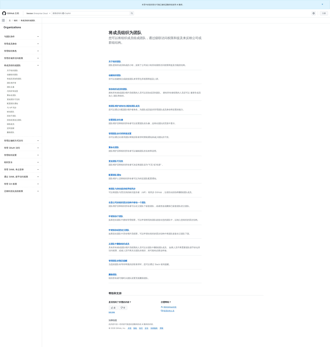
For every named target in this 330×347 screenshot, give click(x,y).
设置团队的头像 (116, 119)
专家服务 (154, 328)
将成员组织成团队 (28, 20)
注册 (324, 13)
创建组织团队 (115, 75)
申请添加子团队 (116, 216)
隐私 (135, 328)
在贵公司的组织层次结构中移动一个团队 (127, 202)
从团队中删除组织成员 (119, 244)
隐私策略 (112, 312)
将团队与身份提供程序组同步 (122, 188)
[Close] (323, 4)
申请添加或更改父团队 (119, 230)
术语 (129, 328)
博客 (161, 328)
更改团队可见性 (116, 161)
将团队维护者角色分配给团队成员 (124, 106)
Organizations (12, 27)
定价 (146, 328)
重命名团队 (114, 147)
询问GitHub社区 (169, 307)
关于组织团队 (115, 61)
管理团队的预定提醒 (118, 260)
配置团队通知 (115, 175)
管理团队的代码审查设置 (120, 133)
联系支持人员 (168, 311)
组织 (16, 20)
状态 (141, 328)
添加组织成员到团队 (118, 89)
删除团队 (113, 274)
